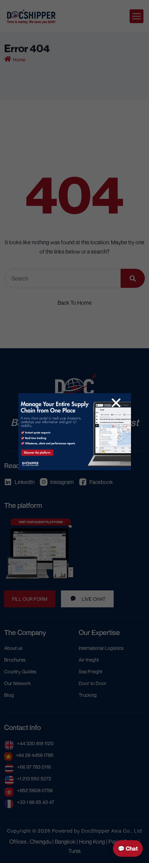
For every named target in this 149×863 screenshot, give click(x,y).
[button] (116, 403)
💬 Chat (128, 848)
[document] (74, 431)
